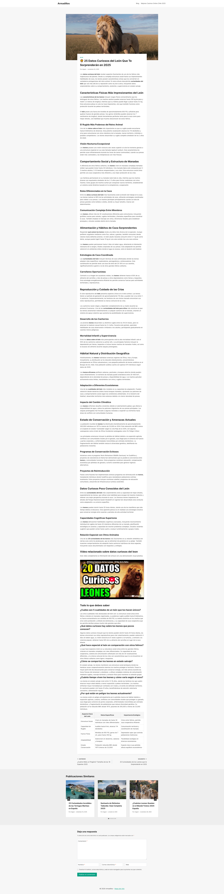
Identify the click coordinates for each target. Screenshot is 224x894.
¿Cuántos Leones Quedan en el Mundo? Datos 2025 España (143, 806)
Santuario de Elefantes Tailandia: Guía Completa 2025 (111, 806)
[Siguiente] (155, 799)
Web (127, 865)
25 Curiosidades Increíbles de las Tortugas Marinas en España (80, 806)
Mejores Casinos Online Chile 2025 (153, 3)
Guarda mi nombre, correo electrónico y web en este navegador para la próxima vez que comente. (110, 869)
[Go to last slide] (68, 799)
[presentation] (80, 789)
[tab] (108, 818)
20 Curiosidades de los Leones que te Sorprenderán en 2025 (133, 761)
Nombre (81, 865)
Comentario (82, 841)
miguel (84, 69)
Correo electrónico (109, 865)
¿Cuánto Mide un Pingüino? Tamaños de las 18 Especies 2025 (93, 761)
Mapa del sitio (119, 889)
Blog (137, 3)
